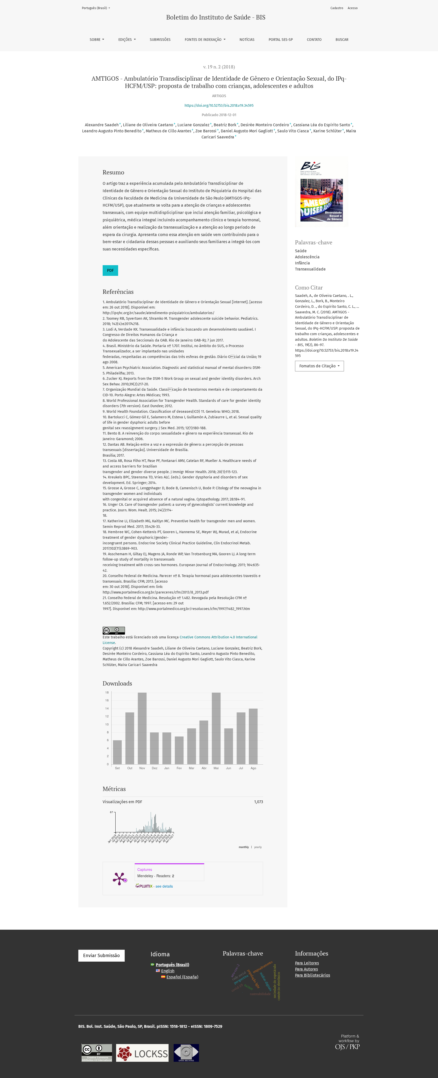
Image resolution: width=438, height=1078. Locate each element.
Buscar (342, 40)
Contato (314, 40)
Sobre (95, 40)
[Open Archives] (186, 1052)
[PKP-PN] (142, 1052)
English (167, 970)
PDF (110, 270)
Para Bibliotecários (312, 975)
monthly (244, 847)
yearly (258, 847)
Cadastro (337, 8)
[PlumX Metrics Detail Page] (119, 878)
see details (164, 886)
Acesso (353, 8)
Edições (125, 40)
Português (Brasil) (97, 8)
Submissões (160, 40)
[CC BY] (96, 1052)
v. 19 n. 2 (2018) (219, 67)
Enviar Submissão (101, 955)
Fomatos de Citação (318, 366)
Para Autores (306, 969)
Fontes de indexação (204, 40)
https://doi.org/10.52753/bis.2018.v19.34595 (219, 105)
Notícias (247, 40)
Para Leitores (307, 963)
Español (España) (182, 977)
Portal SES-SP (281, 40)
